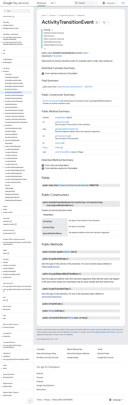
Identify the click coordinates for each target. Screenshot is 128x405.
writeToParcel (60, 152)
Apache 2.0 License (71, 332)
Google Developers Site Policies (104, 332)
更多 (52, 3)
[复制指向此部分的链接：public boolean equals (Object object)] (79, 251)
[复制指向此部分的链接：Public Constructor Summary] (77, 95)
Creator (59, 87)
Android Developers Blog (46, 353)
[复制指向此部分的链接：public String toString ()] (66, 310)
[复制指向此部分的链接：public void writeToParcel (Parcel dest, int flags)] (90, 317)
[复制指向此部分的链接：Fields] (52, 178)
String (45, 147)
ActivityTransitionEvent (72, 87)
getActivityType (61, 122)
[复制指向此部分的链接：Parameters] (55, 214)
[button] (16, 25)
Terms (39, 400)
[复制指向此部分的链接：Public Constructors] (71, 195)
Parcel (69, 152)
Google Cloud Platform (45, 385)
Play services (21, 3)
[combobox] (86, 3)
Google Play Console (106, 357)
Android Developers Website (78, 353)
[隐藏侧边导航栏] (30, 400)
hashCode (59, 143)
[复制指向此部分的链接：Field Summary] (61, 80)
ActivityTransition (51, 297)
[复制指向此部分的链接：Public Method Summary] (72, 111)
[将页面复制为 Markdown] (104, 22)
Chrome (40, 377)
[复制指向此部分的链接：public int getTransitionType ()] (73, 288)
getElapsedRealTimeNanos (66, 129)
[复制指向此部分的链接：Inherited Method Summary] (75, 160)
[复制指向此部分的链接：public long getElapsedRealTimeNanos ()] (83, 273)
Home (44, 15)
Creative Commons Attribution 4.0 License (104, 329)
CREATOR (88, 87)
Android (40, 373)
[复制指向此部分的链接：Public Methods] (65, 244)
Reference (41, 3)
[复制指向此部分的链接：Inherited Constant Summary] (77, 68)
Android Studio (103, 353)
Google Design (72, 357)
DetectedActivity (50, 267)
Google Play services (66, 15)
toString (58, 147)
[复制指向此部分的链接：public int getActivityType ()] (70, 258)
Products (52, 15)
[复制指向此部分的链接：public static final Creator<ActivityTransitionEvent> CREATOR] (100, 185)
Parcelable (57, 56)
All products (41, 389)
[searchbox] (17, 11)
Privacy (47, 400)
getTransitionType (62, 136)
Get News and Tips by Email (47, 357)
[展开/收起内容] (52, 30)
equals (57, 117)
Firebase (40, 381)
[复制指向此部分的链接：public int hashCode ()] (65, 303)
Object (85, 53)
